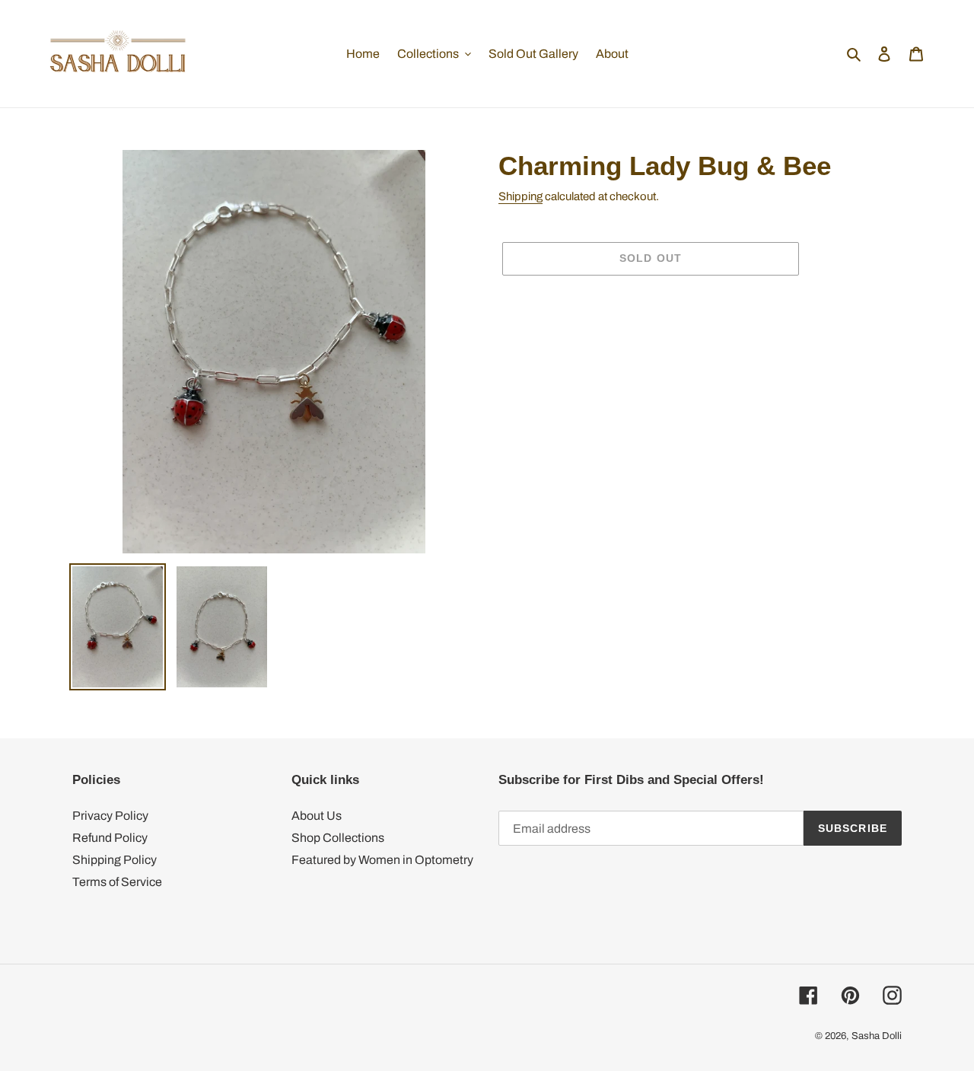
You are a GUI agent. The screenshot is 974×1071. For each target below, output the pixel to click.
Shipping (520, 196)
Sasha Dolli (876, 1036)
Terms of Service (117, 881)
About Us (316, 815)
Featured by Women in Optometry (382, 859)
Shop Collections (337, 837)
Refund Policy (110, 837)
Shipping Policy (114, 859)
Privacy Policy (110, 815)
